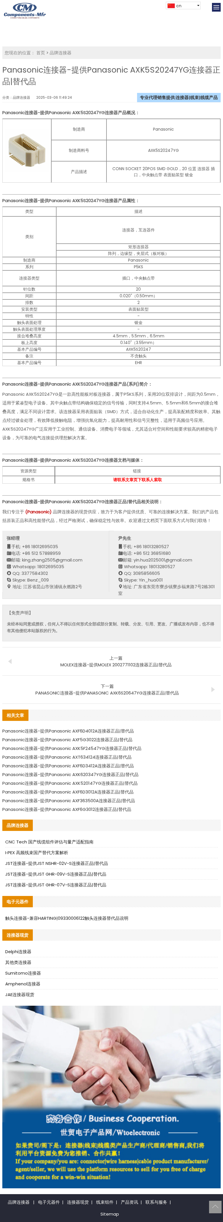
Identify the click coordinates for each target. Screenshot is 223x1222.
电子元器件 (49, 1202)
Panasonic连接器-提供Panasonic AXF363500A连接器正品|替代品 (68, 801)
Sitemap (109, 1214)
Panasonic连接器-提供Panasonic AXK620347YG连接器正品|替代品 (70, 774)
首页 (40, 53)
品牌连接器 (60, 53)
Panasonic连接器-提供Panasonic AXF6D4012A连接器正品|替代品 (68, 731)
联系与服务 (156, 1202)
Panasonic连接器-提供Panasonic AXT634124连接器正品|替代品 (67, 757)
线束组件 (105, 1202)
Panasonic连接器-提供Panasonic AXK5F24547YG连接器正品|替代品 (71, 748)
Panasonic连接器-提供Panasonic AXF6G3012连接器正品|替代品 (66, 809)
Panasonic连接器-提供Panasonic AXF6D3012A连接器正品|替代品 (68, 792)
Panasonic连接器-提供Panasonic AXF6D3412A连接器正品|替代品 (68, 766)
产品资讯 (129, 1202)
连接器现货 (78, 1202)
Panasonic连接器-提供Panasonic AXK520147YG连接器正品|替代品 (70, 783)
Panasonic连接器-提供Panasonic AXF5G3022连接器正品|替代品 (67, 740)
